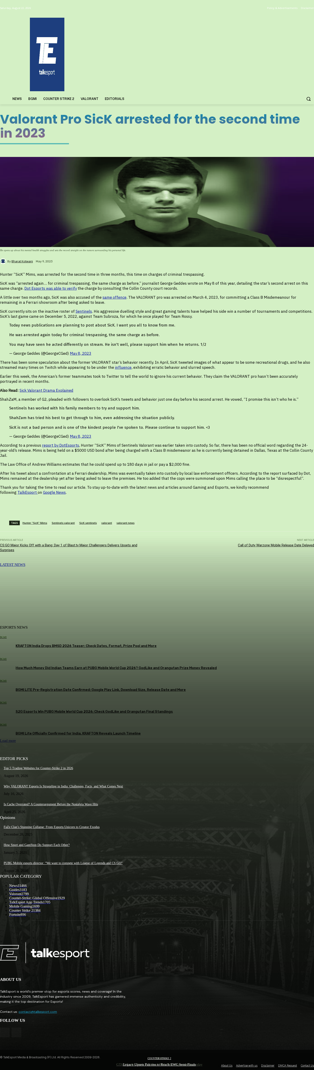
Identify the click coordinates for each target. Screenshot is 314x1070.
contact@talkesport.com (38, 1012)
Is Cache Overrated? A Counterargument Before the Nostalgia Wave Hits (51, 804)
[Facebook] (4, 1032)
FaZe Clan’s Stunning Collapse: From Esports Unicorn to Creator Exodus (52, 827)
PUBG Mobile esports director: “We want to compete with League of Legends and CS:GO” (63, 863)
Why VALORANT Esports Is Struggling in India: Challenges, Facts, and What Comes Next (63, 786)
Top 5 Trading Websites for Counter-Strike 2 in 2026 (38, 768)
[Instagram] (16, 1032)
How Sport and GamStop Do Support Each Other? (37, 845)
